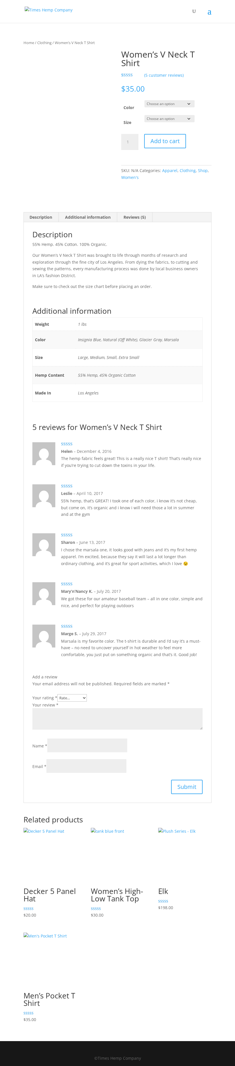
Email (39, 766)
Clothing (44, 42)
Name (39, 746)
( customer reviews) (164, 75)
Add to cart (165, 141)
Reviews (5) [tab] (135, 217)
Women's (130, 177)
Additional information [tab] (88, 217)
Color (129, 107)
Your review (45, 705)
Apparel (169, 170)
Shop (203, 170)
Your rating (44, 697)
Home (28, 42)
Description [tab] (41, 217)
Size (127, 122)
